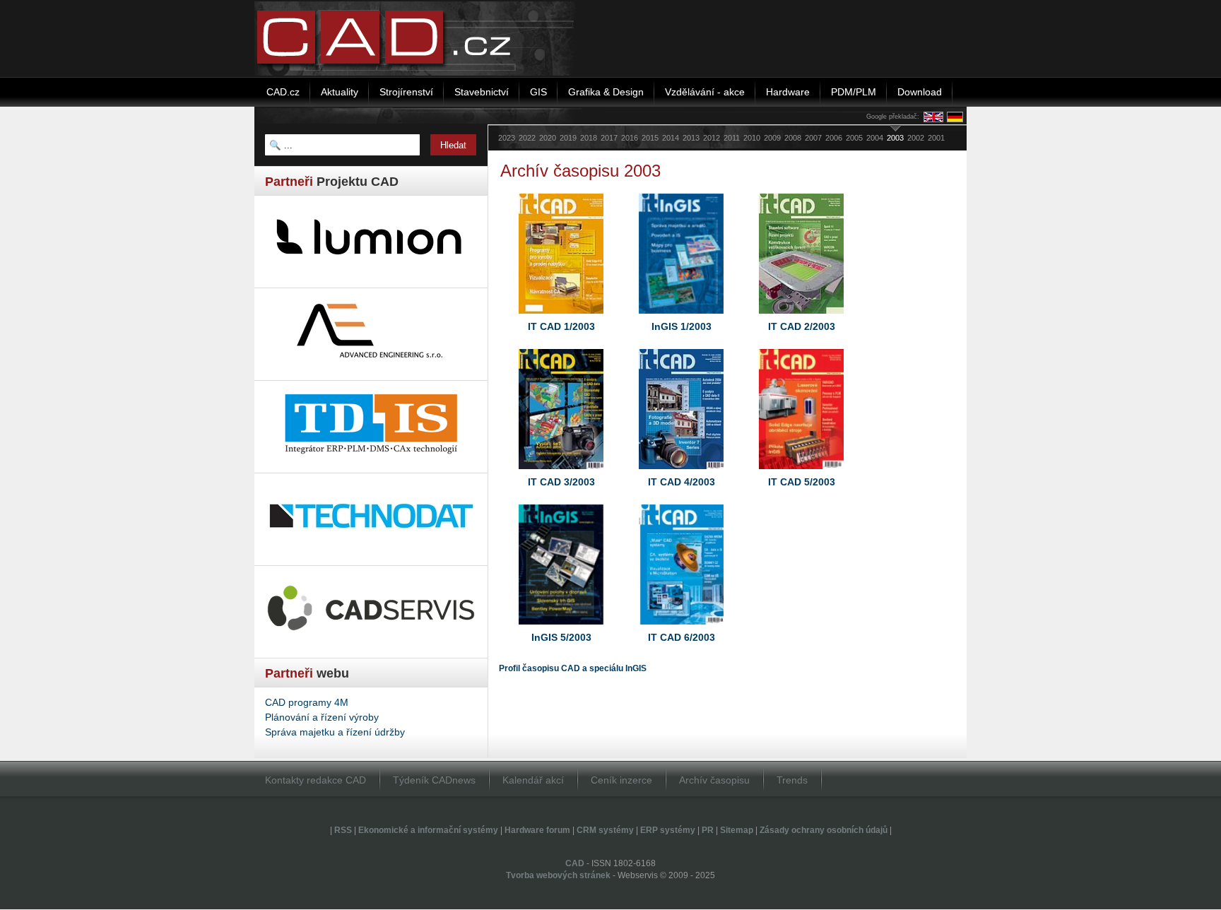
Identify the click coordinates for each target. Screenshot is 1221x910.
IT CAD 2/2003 (801, 326)
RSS (343, 830)
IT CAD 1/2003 (561, 326)
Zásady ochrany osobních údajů (823, 830)
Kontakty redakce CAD (315, 780)
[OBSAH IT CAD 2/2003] (801, 317)
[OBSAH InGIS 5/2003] (561, 628)
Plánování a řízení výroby (322, 717)
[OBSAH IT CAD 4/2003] (681, 472)
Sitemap (736, 830)
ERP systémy (667, 830)
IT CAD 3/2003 (561, 482)
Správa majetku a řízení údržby (335, 732)
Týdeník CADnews (434, 780)
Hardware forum (537, 830)
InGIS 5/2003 (561, 637)
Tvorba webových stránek (558, 875)
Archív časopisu (714, 780)
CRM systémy (605, 830)
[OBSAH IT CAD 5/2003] (801, 472)
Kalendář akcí (533, 780)
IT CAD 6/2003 (681, 637)
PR (708, 830)
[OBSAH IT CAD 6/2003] (681, 628)
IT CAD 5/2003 (801, 482)
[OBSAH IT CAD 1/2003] (561, 317)
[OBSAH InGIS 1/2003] (681, 317)
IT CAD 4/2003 (681, 482)
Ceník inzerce (621, 780)
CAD (574, 863)
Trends (792, 780)
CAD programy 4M (306, 702)
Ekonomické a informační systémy (428, 830)
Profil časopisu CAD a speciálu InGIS (573, 668)
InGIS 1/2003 (681, 326)
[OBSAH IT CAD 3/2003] (561, 472)
